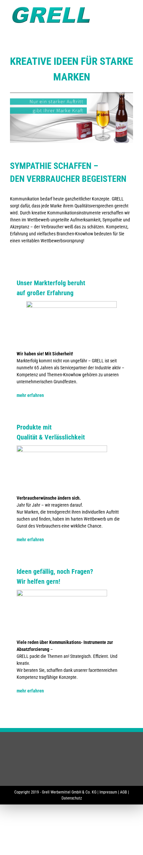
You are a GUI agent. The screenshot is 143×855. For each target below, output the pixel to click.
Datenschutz (72, 798)
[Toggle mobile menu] (130, 10)
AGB (123, 792)
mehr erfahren (30, 395)
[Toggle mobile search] (118, 10)
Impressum (108, 792)
